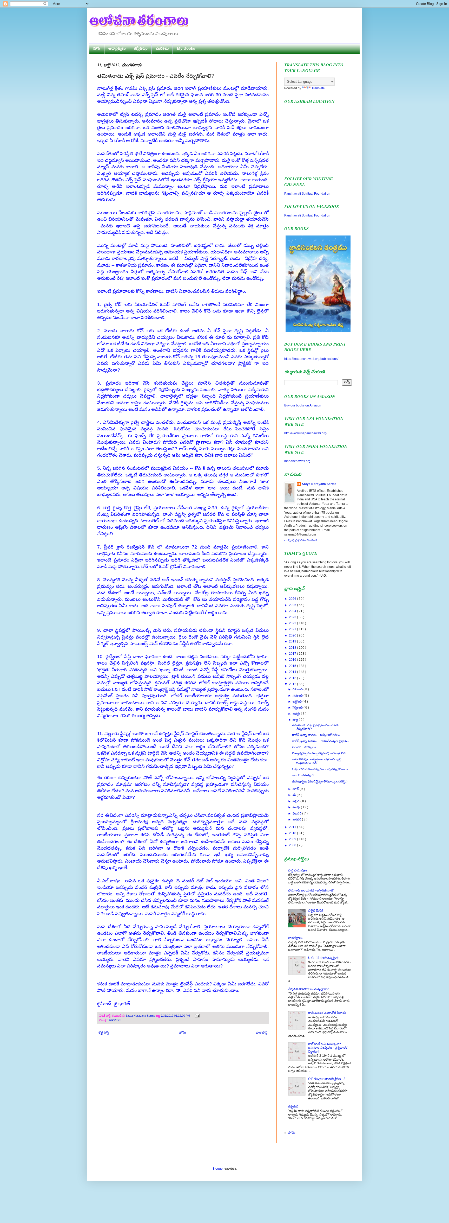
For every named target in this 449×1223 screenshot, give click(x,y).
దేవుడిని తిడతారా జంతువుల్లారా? (308, 989)
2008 (293, 845)
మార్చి (297, 807)
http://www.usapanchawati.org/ (305, 433)
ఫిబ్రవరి (297, 813)
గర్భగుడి (293, 1106)
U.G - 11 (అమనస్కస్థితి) (323, 958)
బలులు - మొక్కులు (304, 747)
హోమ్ (182, 1032)
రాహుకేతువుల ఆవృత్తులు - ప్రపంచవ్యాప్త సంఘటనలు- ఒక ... (316, 761)
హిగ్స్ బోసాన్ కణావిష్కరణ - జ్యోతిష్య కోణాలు (320, 769)
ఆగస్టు (297, 714)
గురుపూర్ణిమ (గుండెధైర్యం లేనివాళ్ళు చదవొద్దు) (319, 781)
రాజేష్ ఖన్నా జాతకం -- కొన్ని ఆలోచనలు (316, 735)
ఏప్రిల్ (296, 801)
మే (295, 795)
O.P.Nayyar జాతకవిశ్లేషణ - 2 (326, 1079)
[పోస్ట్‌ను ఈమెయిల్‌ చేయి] (197, 1015)
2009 (293, 839)
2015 (293, 666)
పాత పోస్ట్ (261, 1032)
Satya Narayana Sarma (141, 1015)
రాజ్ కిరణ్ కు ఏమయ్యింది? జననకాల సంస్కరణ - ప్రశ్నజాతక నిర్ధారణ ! (327, 1047)
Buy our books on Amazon (302, 405)
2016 (293, 659)
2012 (293, 684)
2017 (293, 653)
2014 (293, 672)
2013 (293, 678)
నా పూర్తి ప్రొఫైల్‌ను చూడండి (300, 540)
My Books (186, 48)
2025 (293, 605)
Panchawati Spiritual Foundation (307, 193)
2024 (293, 611)
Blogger (218, 1168)
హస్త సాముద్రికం (297, 870)
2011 (293, 827)
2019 (293, 641)
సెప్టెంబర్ (298, 707)
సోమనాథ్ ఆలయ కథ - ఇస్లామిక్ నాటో (311, 890)
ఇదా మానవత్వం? (303, 775)
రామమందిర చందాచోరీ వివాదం (327, 1013)
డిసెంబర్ (298, 689)
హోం (96, 48)
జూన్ (296, 789)
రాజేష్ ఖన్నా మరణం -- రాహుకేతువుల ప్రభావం (320, 741)
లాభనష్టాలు (295, 938)
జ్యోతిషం (141, 48)
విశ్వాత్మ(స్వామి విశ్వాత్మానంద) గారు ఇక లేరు (319, 753)
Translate (318, 88)
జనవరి (297, 819)
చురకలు (162, 48)
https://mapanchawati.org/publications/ (311, 359)
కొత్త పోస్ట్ (103, 1032)
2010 (293, 833)
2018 (293, 647)
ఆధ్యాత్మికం (117, 48)
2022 (293, 623)
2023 (293, 617)
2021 (293, 629)
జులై (296, 720)
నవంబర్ (298, 695)
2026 (293, 599)
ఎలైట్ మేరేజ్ (315, 910)
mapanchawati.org (297, 461)
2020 (293, 635)
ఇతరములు (115, 1020)
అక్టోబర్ (297, 701)
